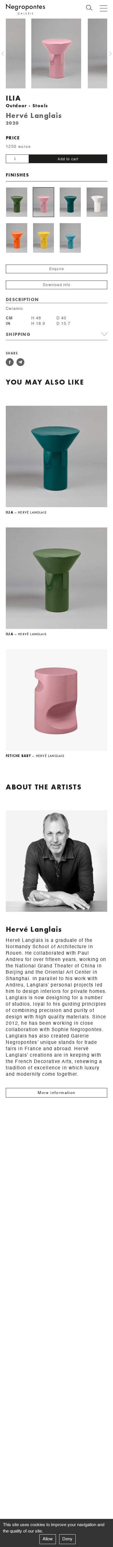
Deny (67, 1539)
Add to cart (68, 159)
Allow (48, 1539)
